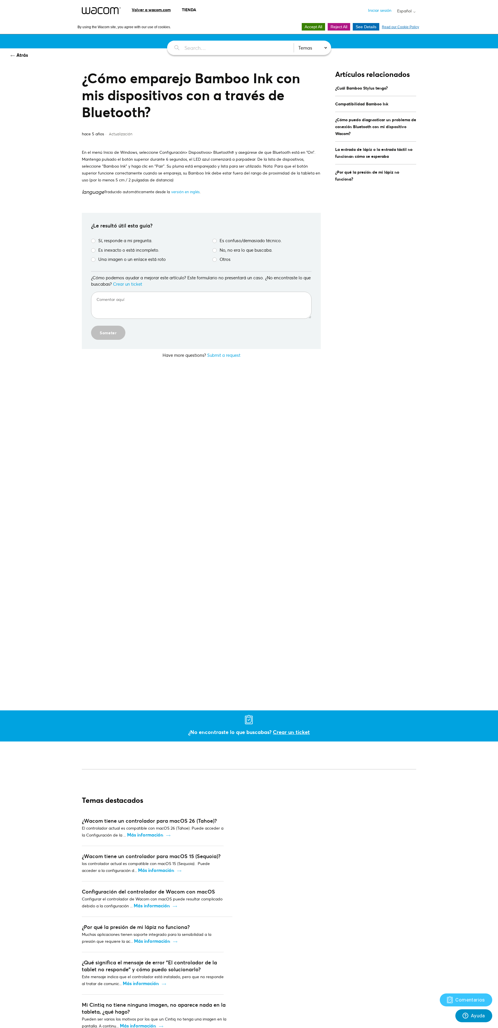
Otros (225, 259)
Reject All (339, 26)
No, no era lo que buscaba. (246, 250)
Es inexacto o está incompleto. (128, 250)
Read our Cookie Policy (400, 27)
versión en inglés (185, 191)
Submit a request (223, 355)
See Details (366, 26)
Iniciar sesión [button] (379, 10)
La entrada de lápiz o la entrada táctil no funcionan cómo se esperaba (373, 153)
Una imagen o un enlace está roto (132, 259)
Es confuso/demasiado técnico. (251, 240)
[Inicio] (101, 10)
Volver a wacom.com (151, 9)
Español (405, 11)
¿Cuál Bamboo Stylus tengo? (361, 88)
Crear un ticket (127, 284)
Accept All (313, 26)
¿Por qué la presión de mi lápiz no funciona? (367, 175)
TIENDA (189, 9)
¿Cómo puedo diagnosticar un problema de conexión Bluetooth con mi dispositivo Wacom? (375, 126)
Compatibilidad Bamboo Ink (361, 104)
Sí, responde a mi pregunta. (125, 240)
